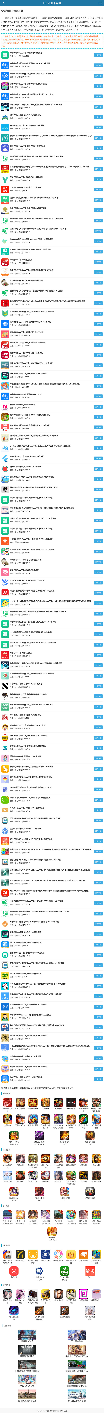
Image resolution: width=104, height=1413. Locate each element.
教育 (9, 17)
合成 (82, 17)
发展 (60, 17)
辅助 (40, 21)
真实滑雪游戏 (67, 1088)
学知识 (4, 25)
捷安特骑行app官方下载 (50, 1088)
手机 (9, 21)
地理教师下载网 (52, 3)
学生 (44, 21)
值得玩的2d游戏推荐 (29, 1088)
